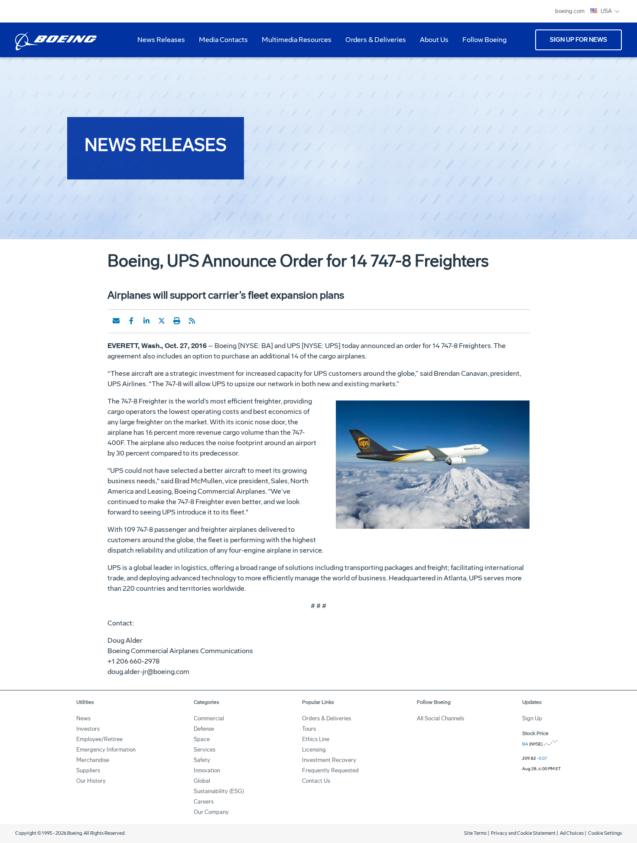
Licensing (314, 749)
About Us (430, 43)
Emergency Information (106, 749)
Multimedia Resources (293, 43)
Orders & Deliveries (372, 43)
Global (202, 781)
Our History (91, 781)
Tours (309, 729)
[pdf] (207, 320)
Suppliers (88, 770)
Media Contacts (223, 40)
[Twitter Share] (161, 320)
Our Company (211, 812)
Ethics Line (315, 739)
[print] (176, 320)
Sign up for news (578, 39)
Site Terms (475, 833)
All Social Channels (440, 718)
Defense (204, 729)
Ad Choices (572, 833)
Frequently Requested (330, 770)
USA (607, 11)
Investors (88, 729)
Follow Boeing (484, 40)
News (83, 718)
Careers (204, 801)
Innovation (207, 770)
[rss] (191, 320)
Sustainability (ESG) (219, 791)
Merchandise (92, 760)
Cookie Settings (605, 833)
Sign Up (532, 718)
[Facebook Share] (131, 320)
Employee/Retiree (99, 739)
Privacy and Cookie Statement (523, 833)
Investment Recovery (329, 760)
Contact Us (316, 781)
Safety (202, 760)
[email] (116, 320)
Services (204, 749)
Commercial (209, 718)
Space (202, 739)
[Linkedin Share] (146, 320)
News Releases (161, 40)
